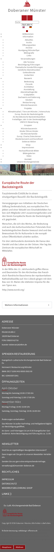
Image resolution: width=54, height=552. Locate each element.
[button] (27, 305)
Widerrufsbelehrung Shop (17, 487)
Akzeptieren (6, 547)
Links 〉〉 (7, 494)
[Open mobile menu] (27, 31)
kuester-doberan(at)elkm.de (14, 344)
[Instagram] (29, 17)
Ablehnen (19, 547)
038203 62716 (12, 340)
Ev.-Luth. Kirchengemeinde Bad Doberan (22, 505)
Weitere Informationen (10, 550)
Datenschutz (9, 483)
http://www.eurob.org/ (13, 289)
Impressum (8, 479)
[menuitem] (28, 34)
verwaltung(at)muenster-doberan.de (18, 465)
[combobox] (27, 22)
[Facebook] (24, 17)
